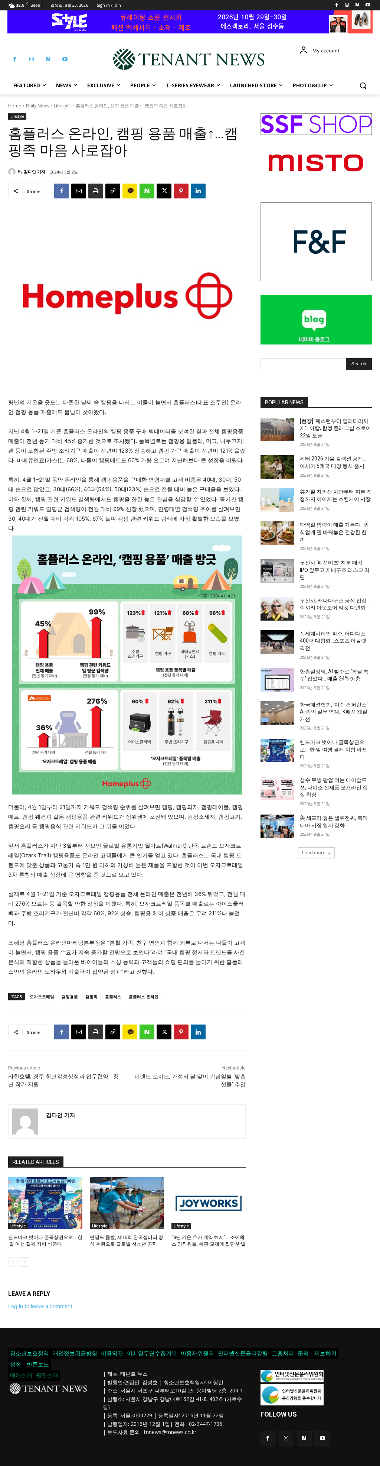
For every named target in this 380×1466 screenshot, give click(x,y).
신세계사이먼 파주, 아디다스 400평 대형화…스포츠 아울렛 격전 (333, 641)
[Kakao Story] (129, 191)
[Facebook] (336, 5)
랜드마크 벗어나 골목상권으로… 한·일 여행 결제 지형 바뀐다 (333, 749)
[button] (363, 85)
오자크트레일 (42, 996)
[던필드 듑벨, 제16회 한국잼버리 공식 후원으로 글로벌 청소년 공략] (127, 1203)
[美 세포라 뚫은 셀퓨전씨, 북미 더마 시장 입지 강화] (277, 826)
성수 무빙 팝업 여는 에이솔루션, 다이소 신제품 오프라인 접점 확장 (334, 787)
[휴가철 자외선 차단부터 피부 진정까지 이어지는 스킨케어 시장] (277, 500)
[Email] (78, 191)
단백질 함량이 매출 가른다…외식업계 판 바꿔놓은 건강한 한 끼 (334, 532)
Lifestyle (62, 106)
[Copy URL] (112, 191)
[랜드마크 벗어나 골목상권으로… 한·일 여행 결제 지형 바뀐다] (45, 1203)
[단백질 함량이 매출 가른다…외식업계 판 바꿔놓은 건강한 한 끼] (277, 533)
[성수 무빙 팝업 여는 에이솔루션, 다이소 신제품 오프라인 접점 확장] (277, 788)
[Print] (95, 191)
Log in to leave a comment (40, 1306)
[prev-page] (12, 1262)
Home (14, 106)
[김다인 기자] (13, 171)
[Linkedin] (198, 191)
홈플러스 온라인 (143, 996)
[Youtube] (367, 5)
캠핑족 (91, 996)
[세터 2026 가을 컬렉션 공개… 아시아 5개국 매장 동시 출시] (277, 467)
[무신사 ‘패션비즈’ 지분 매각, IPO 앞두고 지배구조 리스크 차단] (277, 571)
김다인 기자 (34, 171)
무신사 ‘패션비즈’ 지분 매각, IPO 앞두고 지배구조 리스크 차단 (335, 570)
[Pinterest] (181, 191)
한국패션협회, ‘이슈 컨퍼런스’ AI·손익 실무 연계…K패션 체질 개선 (334, 712)
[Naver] (357, 5)
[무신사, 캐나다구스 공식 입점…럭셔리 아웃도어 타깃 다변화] (277, 609)
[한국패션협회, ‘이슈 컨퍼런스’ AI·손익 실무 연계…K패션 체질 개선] (277, 713)
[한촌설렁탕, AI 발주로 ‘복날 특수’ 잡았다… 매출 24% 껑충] (277, 680)
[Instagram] (347, 5)
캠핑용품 (70, 996)
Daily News (37, 106)
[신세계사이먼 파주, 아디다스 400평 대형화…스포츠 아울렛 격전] (277, 642)
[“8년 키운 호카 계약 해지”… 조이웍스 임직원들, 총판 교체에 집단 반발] (208, 1203)
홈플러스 (113, 996)
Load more (313, 852)
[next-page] (24, 1262)
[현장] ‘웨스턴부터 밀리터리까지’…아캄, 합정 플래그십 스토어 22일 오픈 (335, 428)
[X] (164, 191)
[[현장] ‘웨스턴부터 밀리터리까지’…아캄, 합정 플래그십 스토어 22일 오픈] (277, 429)
